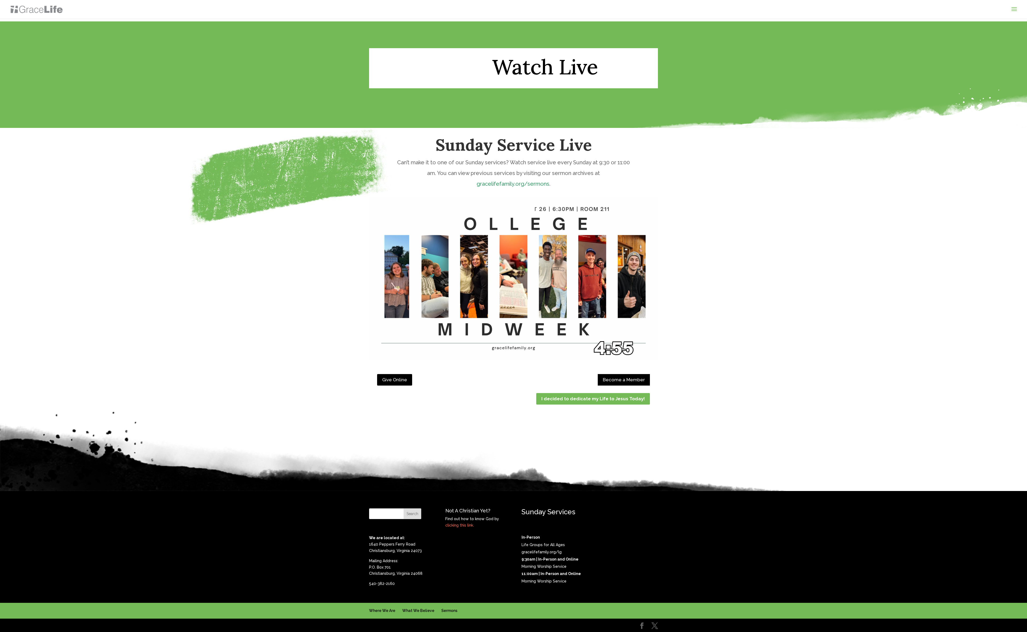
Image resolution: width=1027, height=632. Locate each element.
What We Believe (418, 610)
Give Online (394, 379)
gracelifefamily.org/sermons (513, 184)
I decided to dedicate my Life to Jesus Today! (593, 398)
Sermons (449, 610)
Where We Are (382, 610)
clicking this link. (459, 525)
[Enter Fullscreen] (647, 349)
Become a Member (624, 379)
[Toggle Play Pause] (513, 278)
